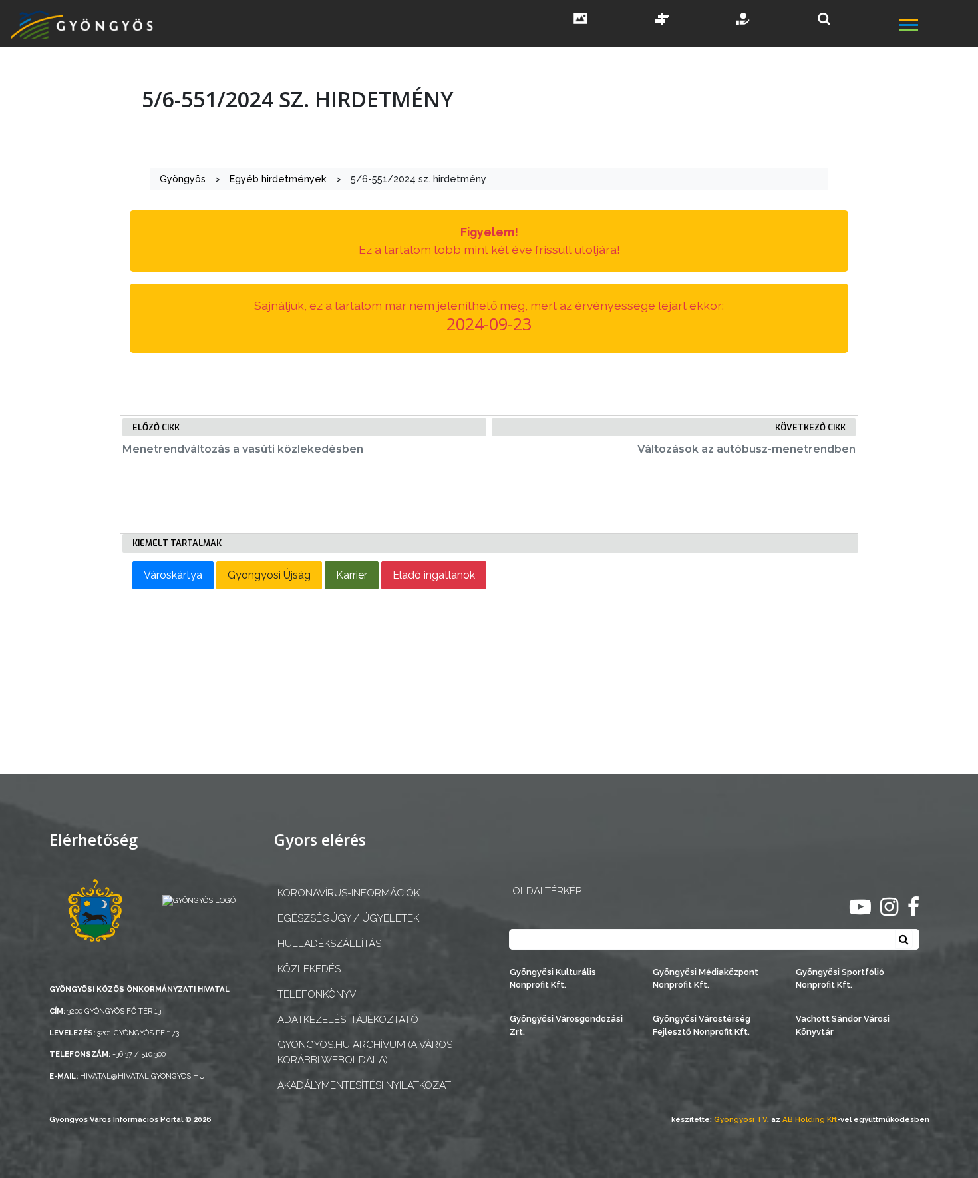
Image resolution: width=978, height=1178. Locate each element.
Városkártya (173, 575)
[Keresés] (824, 19)
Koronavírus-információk (348, 893)
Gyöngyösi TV (740, 1119)
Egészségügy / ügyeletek (348, 918)
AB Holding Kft (809, 1119)
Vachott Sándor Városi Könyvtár (843, 1025)
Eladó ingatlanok (434, 575)
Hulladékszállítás (329, 944)
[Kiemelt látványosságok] (662, 20)
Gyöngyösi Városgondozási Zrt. (566, 1025)
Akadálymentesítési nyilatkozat (364, 1085)
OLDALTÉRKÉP (546, 891)
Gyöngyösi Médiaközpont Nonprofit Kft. (705, 978)
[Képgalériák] (580, 20)
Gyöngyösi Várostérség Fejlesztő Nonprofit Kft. (701, 1025)
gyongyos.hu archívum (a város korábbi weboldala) (364, 1052)
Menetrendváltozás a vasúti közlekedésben (242, 449)
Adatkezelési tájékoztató (347, 1020)
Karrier (351, 575)
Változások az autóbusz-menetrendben (746, 449)
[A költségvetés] (743, 20)
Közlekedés (309, 969)
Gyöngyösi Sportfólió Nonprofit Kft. (840, 978)
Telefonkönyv (316, 994)
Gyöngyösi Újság (269, 575)
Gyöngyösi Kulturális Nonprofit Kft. (553, 978)
